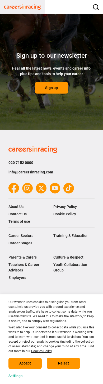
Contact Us (17, 214)
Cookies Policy (41, 351)
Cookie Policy (64, 214)
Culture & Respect (68, 257)
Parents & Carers (22, 257)
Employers (17, 277)
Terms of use (19, 221)
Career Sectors (20, 236)
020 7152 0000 (20, 163)
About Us (16, 207)
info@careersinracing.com (30, 172)
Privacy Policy (65, 207)
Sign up (51, 88)
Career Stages (20, 243)
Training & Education (70, 236)
